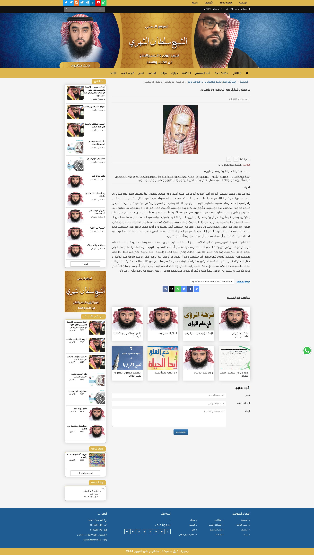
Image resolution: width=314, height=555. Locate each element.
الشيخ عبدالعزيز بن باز (211, 82)
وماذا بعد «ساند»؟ (203, 372)
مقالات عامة (221, 73)
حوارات (174, 73)
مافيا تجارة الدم (98, 176)
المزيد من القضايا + (85, 473)
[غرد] (196, 289)
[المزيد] (165, 289)
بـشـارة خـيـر (94, 494)
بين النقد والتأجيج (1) (96, 245)
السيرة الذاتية (226, 2)
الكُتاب (113, 73)
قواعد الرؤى (127, 73)
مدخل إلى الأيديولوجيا (96, 159)
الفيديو (152, 73)
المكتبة (186, 73)
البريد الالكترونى (243, 403)
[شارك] (190, 289)
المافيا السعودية (168, 333)
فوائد (164, 73)
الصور (141, 73)
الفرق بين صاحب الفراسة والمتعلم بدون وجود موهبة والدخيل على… (77, 325)
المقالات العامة (215, 525)
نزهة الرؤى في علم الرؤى (199, 333)
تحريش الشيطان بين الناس (94, 107)
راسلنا (195, 2)
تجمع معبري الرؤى (187, 535)
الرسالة (247, 411)
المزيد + (85, 264)
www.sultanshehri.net (93, 540)
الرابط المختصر (243, 281)
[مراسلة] (171, 289)
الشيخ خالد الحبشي (90, 491)
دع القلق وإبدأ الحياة (166, 372)
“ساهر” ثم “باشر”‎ (97, 228)
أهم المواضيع (202, 73)
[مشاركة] (184, 289)
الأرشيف (209, 2)
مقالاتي (237, 73)
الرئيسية (243, 2)
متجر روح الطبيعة (91, 497)
